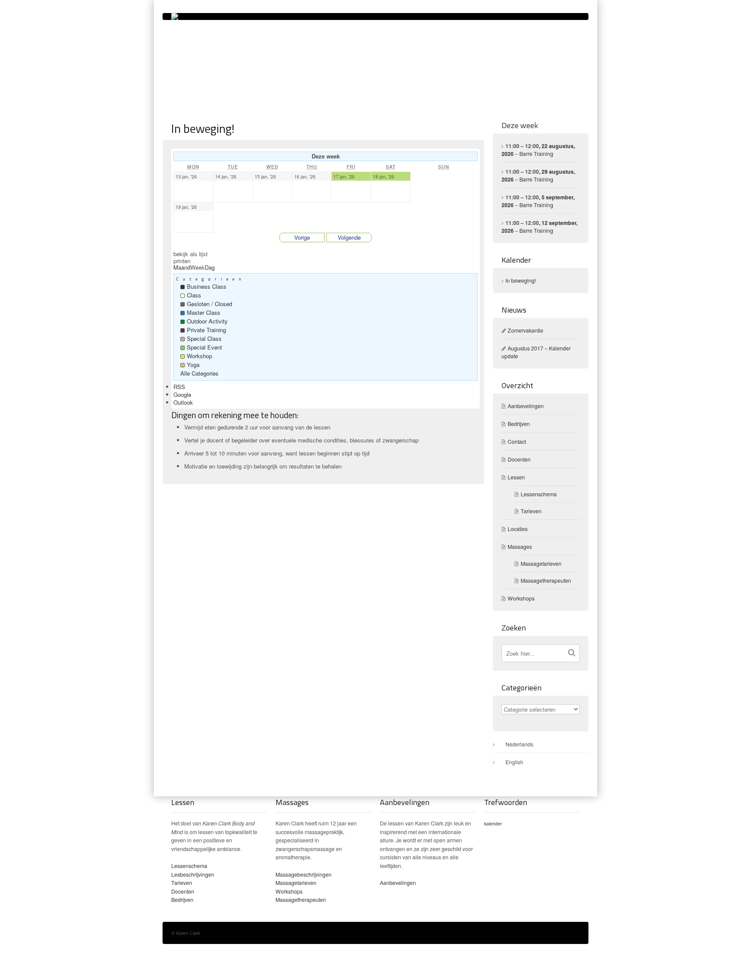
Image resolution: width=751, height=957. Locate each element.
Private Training (206, 330)
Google (182, 394)
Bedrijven (519, 424)
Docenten (519, 459)
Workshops (521, 598)
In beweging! (520, 280)
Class (194, 295)
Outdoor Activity (207, 321)
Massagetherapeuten (546, 580)
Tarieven (531, 511)
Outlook (183, 402)
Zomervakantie (525, 330)
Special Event (204, 347)
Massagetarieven (541, 564)
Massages (520, 547)
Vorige (302, 237)
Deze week (520, 125)
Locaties (518, 529)
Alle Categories (199, 373)
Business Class (206, 286)
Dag (210, 267)
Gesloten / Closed (209, 304)
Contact (517, 442)
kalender (493, 823)
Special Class (204, 338)
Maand (181, 267)
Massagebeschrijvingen (304, 874)
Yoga (193, 364)
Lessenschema (539, 494)
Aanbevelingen (526, 406)
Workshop (199, 356)
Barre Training (536, 154)
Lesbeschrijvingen (192, 874)
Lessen (516, 477)
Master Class (203, 312)
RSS (179, 387)
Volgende (349, 237)
